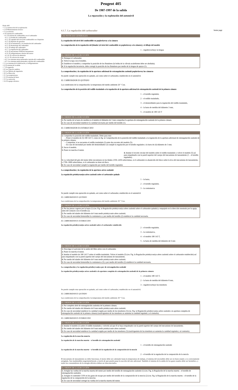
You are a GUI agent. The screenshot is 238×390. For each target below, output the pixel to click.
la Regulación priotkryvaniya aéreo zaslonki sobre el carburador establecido (163, 254)
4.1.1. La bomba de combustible (15, 37)
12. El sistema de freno (11, 77)
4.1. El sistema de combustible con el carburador (21, 35)
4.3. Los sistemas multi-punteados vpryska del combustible (25, 61)
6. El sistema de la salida (12, 65)
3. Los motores (9, 31)
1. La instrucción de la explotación (15, 28)
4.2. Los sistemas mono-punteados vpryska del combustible (25, 59)
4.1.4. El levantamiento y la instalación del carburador (23, 43)
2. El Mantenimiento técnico (13, 29)
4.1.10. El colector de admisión (15, 55)
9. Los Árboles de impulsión (13, 71)
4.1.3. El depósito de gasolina (15, 41)
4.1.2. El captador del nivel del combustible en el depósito (24, 39)
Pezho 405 (6, 26)
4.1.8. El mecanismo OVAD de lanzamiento (19, 51)
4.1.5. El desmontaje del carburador (17, 45)
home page (218, 30)
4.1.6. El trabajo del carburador (15, 47)
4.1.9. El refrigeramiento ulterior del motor (19, 53)
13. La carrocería (9, 79)
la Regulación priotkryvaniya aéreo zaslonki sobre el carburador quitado (129, 208)
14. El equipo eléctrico (11, 81)
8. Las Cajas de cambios (12, 69)
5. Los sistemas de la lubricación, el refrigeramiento (21, 63)
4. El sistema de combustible (13, 33)
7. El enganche (9, 67)
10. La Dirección (9, 73)
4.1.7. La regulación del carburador (16, 49)
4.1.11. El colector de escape (14, 57)
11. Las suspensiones (11, 75)
